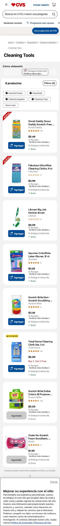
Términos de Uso (42, 523)
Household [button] (37, 93)
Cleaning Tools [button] (41, 99)
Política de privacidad (21, 523)
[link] (41, 131)
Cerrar (54, 482)
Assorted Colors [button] (15, 93)
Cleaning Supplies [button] (16, 99)
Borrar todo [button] (11, 105)
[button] (49, 83)
